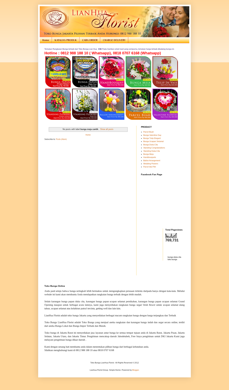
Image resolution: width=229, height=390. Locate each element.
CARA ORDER (90, 40)
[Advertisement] (159, 270)
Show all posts (106, 129)
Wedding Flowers (150, 164)
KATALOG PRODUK (66, 40)
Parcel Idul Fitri (149, 167)
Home (45, 40)
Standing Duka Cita (151, 151)
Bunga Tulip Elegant (152, 138)
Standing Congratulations (154, 148)
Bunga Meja (148, 154)
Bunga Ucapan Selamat (153, 141)
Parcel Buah (148, 132)
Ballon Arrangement (151, 160)
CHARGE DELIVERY (114, 40)
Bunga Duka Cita (150, 145)
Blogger (135, 370)
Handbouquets (149, 157)
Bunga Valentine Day (152, 135)
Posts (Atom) (61, 139)
